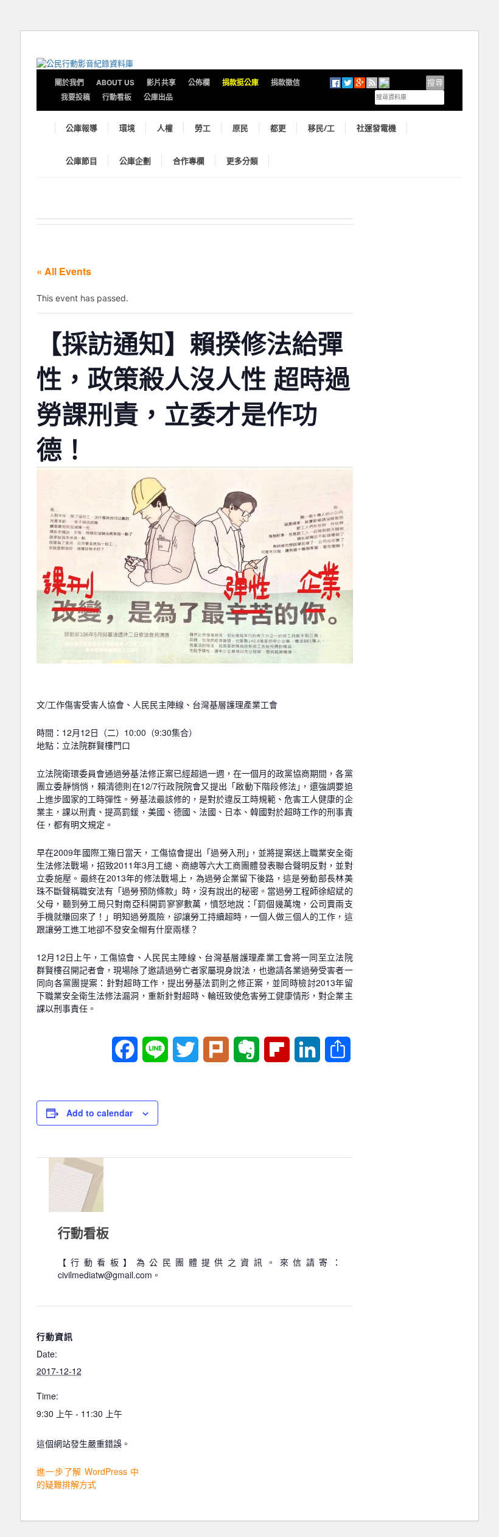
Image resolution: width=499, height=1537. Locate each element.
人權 (165, 127)
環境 (127, 127)
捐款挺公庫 (240, 82)
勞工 (203, 127)
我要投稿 (75, 97)
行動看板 (116, 97)
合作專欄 (188, 160)
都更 (278, 127)
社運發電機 (376, 127)
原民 (240, 127)
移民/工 (321, 127)
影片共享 (161, 82)
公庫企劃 (135, 160)
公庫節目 (81, 160)
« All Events (64, 271)
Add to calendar (99, 1113)
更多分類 (242, 160)
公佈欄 (199, 82)
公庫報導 (81, 127)
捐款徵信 (285, 82)
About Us (115, 82)
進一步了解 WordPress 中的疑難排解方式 (88, 1477)
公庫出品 (158, 97)
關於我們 (69, 82)
